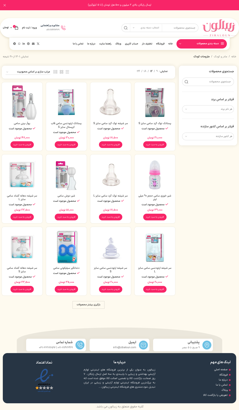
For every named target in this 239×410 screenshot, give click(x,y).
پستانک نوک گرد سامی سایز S (155, 123)
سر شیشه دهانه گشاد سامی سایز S (22, 270)
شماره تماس (64, 342)
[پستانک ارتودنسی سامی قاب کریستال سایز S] (66, 102)
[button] (155, 144)
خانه (233, 57)
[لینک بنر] (125, 5)
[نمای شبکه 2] (61, 72)
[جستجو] (125, 28)
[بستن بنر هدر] (4, 5)
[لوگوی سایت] (219, 28)
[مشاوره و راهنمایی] (63, 27)
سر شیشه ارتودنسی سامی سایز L (154, 270)
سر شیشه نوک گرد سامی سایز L (111, 196)
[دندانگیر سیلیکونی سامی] (66, 247)
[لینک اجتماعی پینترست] (28, 44)
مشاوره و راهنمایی (50, 25)
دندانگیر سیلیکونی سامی (66, 268)
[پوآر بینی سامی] (22, 102)
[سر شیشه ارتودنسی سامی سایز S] (110, 247)
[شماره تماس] (79, 345)
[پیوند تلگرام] (14, 44)
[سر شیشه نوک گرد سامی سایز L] (110, 174)
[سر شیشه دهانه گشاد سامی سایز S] (22, 247)
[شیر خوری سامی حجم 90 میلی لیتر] (154, 174)
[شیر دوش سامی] (66, 174)
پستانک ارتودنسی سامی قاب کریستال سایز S (66, 125)
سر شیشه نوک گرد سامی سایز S (110, 123)
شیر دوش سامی (66, 196)
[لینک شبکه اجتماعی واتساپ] (19, 44)
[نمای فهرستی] (67, 72)
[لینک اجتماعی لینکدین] (23, 44)
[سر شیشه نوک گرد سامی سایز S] (110, 102)
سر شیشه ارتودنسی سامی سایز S (110, 270)
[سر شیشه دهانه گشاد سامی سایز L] (22, 174)
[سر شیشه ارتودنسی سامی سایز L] (154, 247)
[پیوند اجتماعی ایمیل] (33, 44)
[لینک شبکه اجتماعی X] (38, 44)
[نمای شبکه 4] (55, 72)
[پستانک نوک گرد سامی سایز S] (154, 102)
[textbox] (208, 109)
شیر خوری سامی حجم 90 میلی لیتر (154, 198)
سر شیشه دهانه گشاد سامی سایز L (22, 198)
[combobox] (208, 109)
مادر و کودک (220, 57)
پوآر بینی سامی (22, 123)
